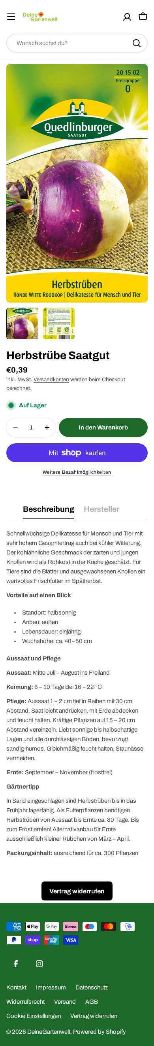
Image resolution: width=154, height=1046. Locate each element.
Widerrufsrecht (25, 1002)
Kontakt (16, 987)
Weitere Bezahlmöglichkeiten (77, 472)
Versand (65, 1002)
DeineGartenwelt (48, 1032)
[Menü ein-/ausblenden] (11, 16)
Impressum (51, 987)
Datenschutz (91, 987)
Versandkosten (51, 379)
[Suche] (136, 43)
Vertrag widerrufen (93, 1016)
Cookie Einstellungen (33, 1016)
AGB (91, 1002)
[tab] (48, 512)
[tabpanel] (77, 693)
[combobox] (77, 43)
